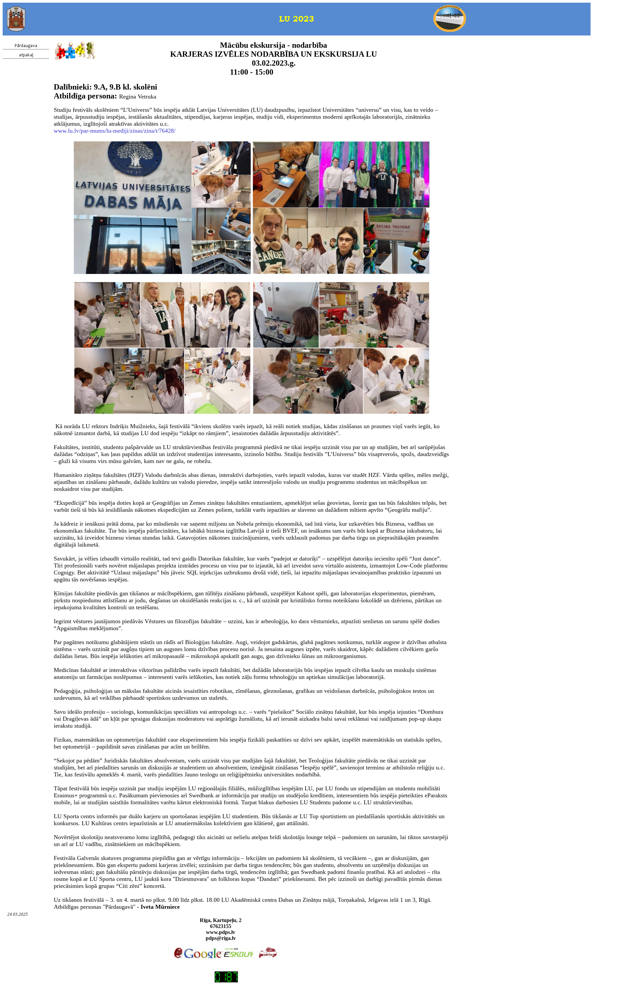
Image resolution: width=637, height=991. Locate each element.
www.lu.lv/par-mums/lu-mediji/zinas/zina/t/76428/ (115, 130)
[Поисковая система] (203, 956)
